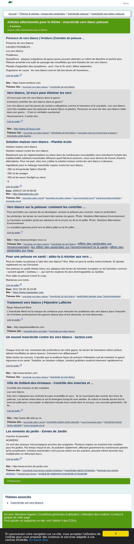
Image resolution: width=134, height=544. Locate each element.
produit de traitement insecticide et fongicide (63, 473)
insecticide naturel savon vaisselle (63, 422)
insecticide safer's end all (33, 198)
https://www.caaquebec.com (28, 292)
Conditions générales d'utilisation (58, 514)
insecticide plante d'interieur (80, 470)
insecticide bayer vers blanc (35, 331)
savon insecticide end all (83, 198)
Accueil (8, 514)
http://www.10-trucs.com (27, 128)
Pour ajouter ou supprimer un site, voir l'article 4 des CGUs (40, 520)
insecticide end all (13, 201)
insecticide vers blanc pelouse (35, 87)
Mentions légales (25, 514)
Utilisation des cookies (95, 514)
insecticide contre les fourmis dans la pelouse (97, 133)
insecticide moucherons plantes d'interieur (42, 470)
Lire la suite (12, 75)
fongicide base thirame (26, 474)
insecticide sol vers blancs (62, 87)
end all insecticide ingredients (108, 198)
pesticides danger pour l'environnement (99, 296)
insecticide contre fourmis (19, 136)
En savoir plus (38, 540)
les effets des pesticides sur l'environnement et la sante (69, 247)
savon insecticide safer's (91, 422)
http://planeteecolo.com (26, 193)
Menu (126, 3)
